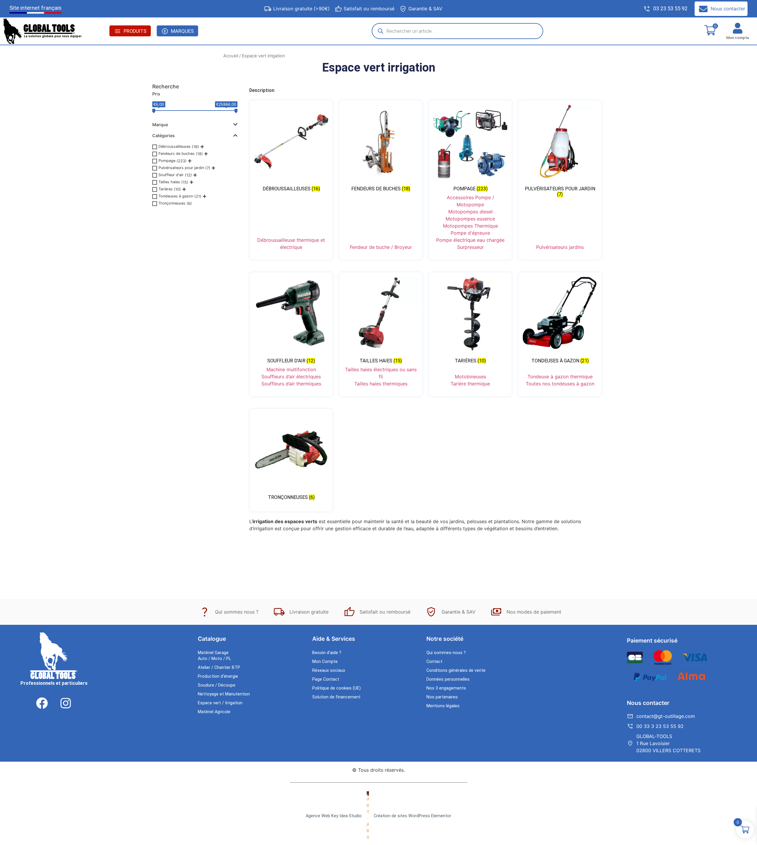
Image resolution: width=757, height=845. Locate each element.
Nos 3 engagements (446, 688)
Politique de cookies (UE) (336, 688)
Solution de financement (336, 697)
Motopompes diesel (470, 212)
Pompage (166, 160)
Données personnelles (448, 679)
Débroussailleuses (174, 146)
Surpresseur (470, 247)
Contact (434, 661)
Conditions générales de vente (456, 670)
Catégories (163, 135)
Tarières (165, 189)
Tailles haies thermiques (380, 384)
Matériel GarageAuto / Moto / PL (214, 655)
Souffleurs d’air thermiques (291, 384)
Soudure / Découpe (216, 685)
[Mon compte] (737, 28)
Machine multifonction (291, 369)
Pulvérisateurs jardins (560, 247)
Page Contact (325, 679)
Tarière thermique (470, 384)
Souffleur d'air (171, 175)
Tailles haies (169, 182)
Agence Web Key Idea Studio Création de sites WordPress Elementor (378, 815)
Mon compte (737, 37)
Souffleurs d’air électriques (291, 376)
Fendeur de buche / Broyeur (381, 247)
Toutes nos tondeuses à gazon (560, 384)
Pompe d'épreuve (470, 233)
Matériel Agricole (214, 711)
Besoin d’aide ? (326, 652)
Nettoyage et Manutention (224, 694)
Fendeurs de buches (176, 153)
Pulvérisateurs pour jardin (181, 168)
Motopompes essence (470, 219)
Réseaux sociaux (328, 670)
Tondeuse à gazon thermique (560, 376)
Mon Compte (325, 661)
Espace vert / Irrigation (220, 702)
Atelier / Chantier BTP (219, 667)
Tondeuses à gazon (175, 196)
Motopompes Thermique (470, 226)
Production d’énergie (218, 676)
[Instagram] (65, 703)
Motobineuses (470, 376)
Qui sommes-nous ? (446, 652)
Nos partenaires (442, 697)
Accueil (230, 56)
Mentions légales (443, 705)
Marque (160, 124)
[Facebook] (42, 703)
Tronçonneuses (171, 203)
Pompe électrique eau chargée (470, 240)
